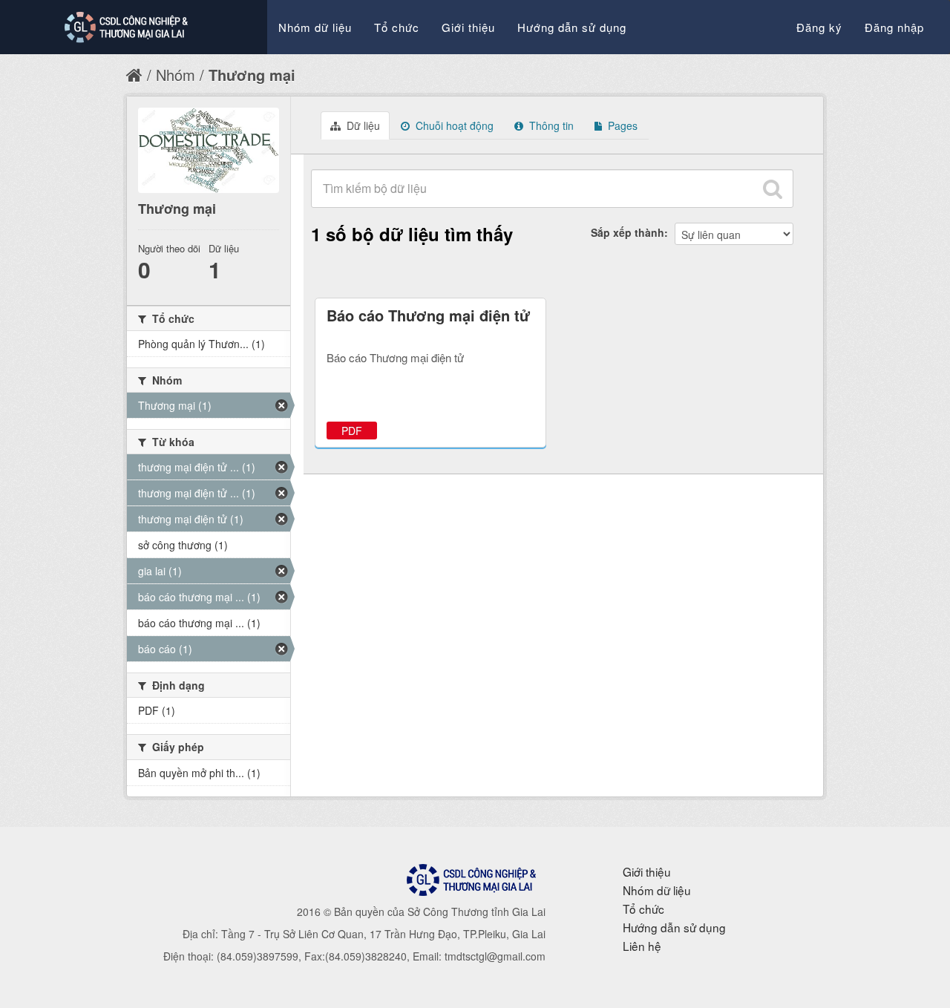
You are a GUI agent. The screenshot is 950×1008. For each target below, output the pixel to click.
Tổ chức (396, 27)
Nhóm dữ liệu (315, 27)
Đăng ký (819, 27)
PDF (351, 430)
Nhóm (175, 74)
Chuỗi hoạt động (453, 125)
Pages (621, 125)
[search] (772, 188)
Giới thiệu (468, 27)
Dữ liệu (362, 125)
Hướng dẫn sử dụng (571, 27)
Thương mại (252, 74)
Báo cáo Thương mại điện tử (428, 315)
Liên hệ (642, 945)
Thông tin (550, 125)
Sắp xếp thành (627, 232)
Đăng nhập (894, 27)
